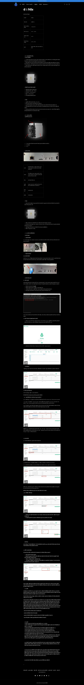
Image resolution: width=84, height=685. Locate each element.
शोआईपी (34, 286)
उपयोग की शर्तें (50, 670)
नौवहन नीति (35, 670)
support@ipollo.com (31, 95)
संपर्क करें (54, 670)
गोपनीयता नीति (25, 670)
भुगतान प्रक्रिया (30, 670)
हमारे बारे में (58, 670)
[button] (23, 4)
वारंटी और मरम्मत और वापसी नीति (42, 670)
